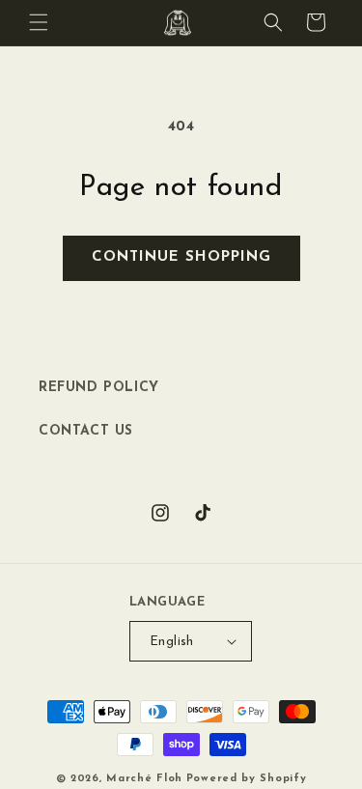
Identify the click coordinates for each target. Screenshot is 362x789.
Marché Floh (144, 779)
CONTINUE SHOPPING (181, 257)
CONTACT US (86, 431)
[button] (38, 22)
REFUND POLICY (99, 387)
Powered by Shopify (246, 779)
